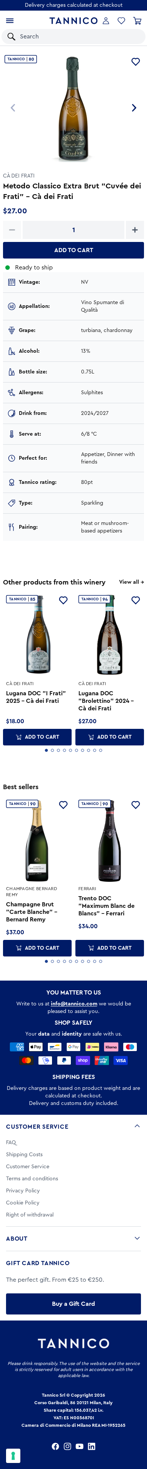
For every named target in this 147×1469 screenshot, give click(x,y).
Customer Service (37, 1127)
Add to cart (73, 250)
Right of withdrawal (30, 1215)
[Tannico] (73, 20)
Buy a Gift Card (73, 1304)
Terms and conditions (32, 1178)
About (17, 1239)
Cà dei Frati (19, 176)
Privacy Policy (23, 1191)
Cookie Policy (23, 1203)
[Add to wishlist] (135, 62)
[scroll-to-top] (137, 1432)
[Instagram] (67, 1446)
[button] (129, 36)
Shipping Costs (24, 1154)
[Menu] (10, 20)
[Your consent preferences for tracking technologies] (13, 1456)
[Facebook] (55, 1446)
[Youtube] (79, 1446)
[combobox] (66, 36)
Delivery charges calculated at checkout (73, 5)
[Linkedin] (91, 1446)
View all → (131, 582)
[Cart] (137, 20)
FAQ (11, 1142)
